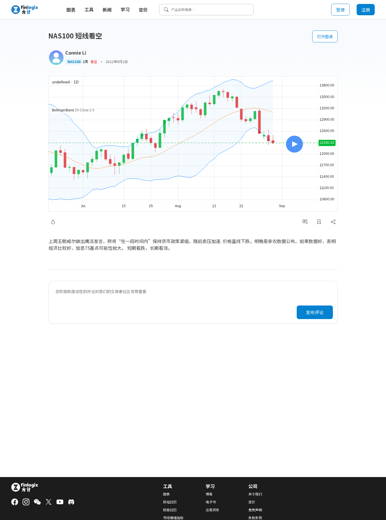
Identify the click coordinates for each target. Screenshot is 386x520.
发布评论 (315, 312)
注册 (365, 9)
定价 (143, 9)
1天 (85, 61)
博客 (209, 494)
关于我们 (255, 494)
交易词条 (212, 510)
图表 (70, 9)
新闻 (107, 9)
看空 (93, 61)
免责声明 (255, 510)
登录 (340, 9)
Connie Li (75, 52)
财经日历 (170, 502)
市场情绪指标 (173, 517)
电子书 (211, 502)
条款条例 (255, 517)
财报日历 (170, 510)
